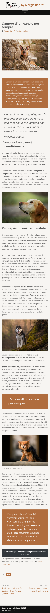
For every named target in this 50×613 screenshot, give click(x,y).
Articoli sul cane (23, 31)
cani (8, 574)
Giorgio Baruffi (9, 31)
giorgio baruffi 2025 (18, 608)
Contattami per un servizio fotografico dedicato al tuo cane (25, 552)
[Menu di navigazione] (25, 12)
